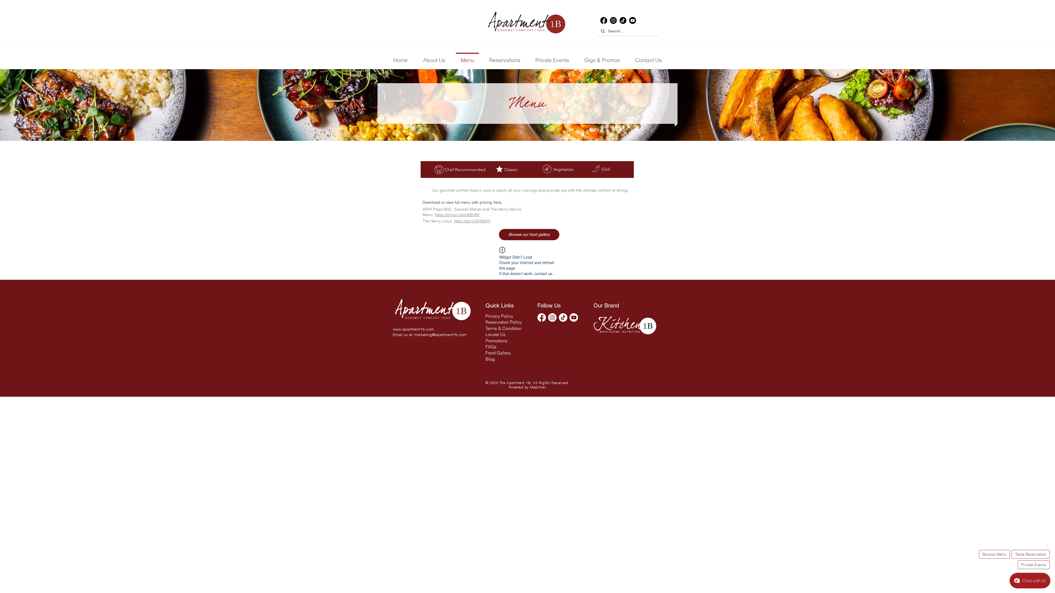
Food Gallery (498, 353)
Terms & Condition (503, 328)
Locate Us (495, 334)
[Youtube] (632, 20)
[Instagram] (613, 20)
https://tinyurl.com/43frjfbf (457, 214)
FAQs (490, 346)
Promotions (496, 340)
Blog (490, 359)
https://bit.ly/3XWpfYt (472, 221)
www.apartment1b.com (413, 329)
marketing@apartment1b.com (440, 334)
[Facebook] (603, 20)
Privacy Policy (499, 316)
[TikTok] (623, 20)
